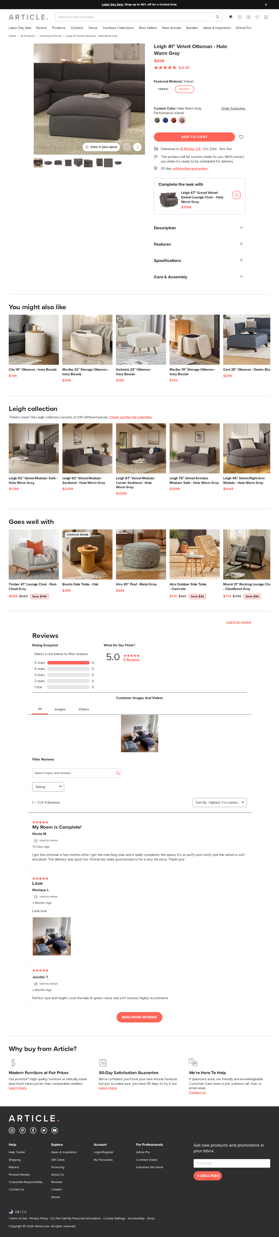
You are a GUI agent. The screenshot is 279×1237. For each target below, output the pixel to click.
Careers (56, 1189)
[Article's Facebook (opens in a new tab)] (33, 1131)
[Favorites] (257, 17)
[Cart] (266, 17)
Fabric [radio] (163, 89)
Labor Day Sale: (113, 4)
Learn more (18, 1088)
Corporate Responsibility (26, 1182)
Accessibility (136, 1218)
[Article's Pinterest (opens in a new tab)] (22, 1131)
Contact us (197, 1092)
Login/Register (103, 1152)
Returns (14, 1167)
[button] (240, 17)
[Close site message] (266, 4)
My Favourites (103, 1159)
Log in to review (238, 622)
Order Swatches (233, 108)
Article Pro (143, 1152)
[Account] (248, 17)
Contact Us (16, 1189)
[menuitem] (20, 28)
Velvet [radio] (184, 89)
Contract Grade (146, 1159)
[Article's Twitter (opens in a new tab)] (44, 1131)
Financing (57, 1167)
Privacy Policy (39, 1218)
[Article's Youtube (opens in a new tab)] (54, 1131)
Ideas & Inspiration (64, 1152)
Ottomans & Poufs (50, 36)
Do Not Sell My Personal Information (76, 1218)
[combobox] (231, 17)
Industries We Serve (149, 1167)
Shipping (15, 1159)
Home (12, 36)
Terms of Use (18, 1218)
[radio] (157, 120)
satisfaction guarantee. (190, 168)
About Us (57, 1174)
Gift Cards (58, 1159)
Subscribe (208, 1176)
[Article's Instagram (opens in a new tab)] (12, 1131)
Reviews (57, 1182)
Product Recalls (19, 1174)
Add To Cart (194, 137)
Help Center (17, 1152)
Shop (151, 1218)
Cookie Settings (114, 1218)
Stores (55, 1197)
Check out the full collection (130, 417)
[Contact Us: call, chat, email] (240, 17)
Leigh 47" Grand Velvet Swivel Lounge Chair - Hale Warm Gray (202, 197)
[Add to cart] (236, 195)
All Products (27, 36)
